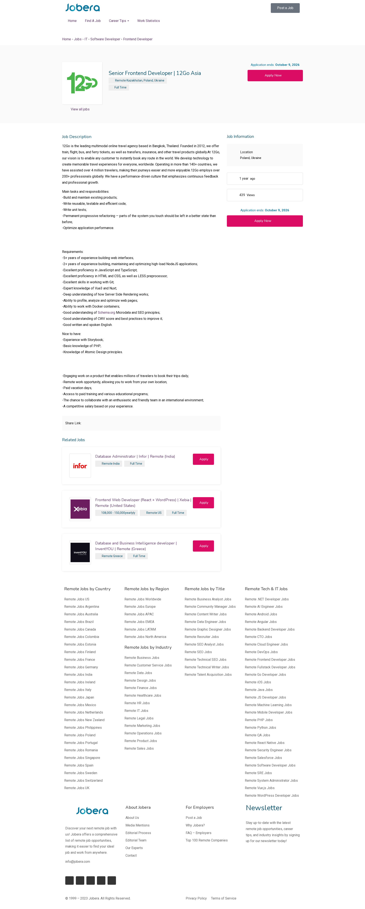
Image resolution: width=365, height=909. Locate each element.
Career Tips (118, 21)
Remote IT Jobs (136, 711)
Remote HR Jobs (137, 703)
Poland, (149, 80)
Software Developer (105, 39)
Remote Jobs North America (145, 637)
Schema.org (106, 313)
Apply (203, 459)
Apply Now (273, 75)
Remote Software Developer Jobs (270, 765)
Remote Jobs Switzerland (83, 781)
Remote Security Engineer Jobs (268, 750)
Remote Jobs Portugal (81, 743)
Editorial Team (135, 840)
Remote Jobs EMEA (139, 622)
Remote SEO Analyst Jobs (204, 644)
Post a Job (194, 818)
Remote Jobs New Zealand (84, 720)
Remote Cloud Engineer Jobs (266, 644)
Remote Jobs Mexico (80, 705)
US (160, 512)
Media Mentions (137, 825)
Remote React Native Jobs (265, 743)
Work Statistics (148, 21)
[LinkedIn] (80, 880)
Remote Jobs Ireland (79, 682)
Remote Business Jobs (141, 658)
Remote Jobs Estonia (80, 644)
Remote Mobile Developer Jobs (268, 712)
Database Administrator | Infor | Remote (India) (135, 456)
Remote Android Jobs (261, 614)
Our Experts (134, 848)
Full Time (120, 87)
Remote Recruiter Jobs (202, 637)
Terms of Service (223, 898)
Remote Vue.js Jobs (260, 788)
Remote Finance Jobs (140, 688)
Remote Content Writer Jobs (206, 614)
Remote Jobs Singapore (82, 758)
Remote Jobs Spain (78, 765)
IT (85, 39)
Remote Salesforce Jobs (263, 758)
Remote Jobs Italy (77, 690)
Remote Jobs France (79, 660)
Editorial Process (138, 833)
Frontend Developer (138, 39)
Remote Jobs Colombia (81, 637)
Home (72, 21)
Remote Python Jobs (260, 728)
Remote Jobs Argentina (81, 607)
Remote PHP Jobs (259, 720)
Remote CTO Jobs (258, 637)
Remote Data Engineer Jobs (205, 622)
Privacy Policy (196, 898)
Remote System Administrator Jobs (271, 781)
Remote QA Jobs (257, 735)
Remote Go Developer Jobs (265, 675)
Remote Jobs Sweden (80, 773)
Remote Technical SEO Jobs (205, 660)
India (116, 463)
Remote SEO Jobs (198, 652)
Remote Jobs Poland (79, 735)
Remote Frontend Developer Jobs (270, 660)
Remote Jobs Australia (81, 614)
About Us (132, 818)
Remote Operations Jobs (143, 733)
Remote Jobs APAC (139, 614)
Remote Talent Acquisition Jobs (208, 675)
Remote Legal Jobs (139, 718)
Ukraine (159, 80)
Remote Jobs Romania (81, 750)
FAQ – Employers (198, 833)
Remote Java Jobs (259, 690)
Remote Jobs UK (76, 788)
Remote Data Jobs (138, 673)
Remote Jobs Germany (81, 667)
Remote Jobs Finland (80, 652)
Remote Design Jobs (140, 680)
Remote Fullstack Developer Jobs (270, 667)
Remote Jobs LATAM (140, 629)
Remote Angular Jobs (261, 622)
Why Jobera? (195, 825)
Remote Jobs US (76, 599)
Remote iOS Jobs (258, 682)
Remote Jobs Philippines (83, 728)
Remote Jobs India (78, 675)
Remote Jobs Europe (140, 607)
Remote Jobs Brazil (79, 622)
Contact (131, 855)
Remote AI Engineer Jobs (264, 607)
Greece (118, 556)
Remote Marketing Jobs (142, 726)
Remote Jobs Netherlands (83, 712)
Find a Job (93, 21)
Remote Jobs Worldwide (142, 599)
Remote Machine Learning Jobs (268, 705)
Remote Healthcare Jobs (142, 695)
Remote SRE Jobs (258, 773)
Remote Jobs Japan (79, 697)
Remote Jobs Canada (80, 629)
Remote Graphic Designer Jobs (208, 629)
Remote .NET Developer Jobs (267, 599)
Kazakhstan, (135, 80)
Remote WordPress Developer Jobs (272, 796)
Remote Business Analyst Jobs (208, 599)
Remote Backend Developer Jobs (270, 629)
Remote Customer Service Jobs (148, 665)
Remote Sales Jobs (139, 748)
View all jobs (80, 109)
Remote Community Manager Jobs (210, 607)
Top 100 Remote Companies (207, 840)
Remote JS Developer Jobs (265, 697)
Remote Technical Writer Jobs (207, 667)
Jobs (78, 39)
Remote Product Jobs (140, 741)
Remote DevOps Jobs (261, 652)
